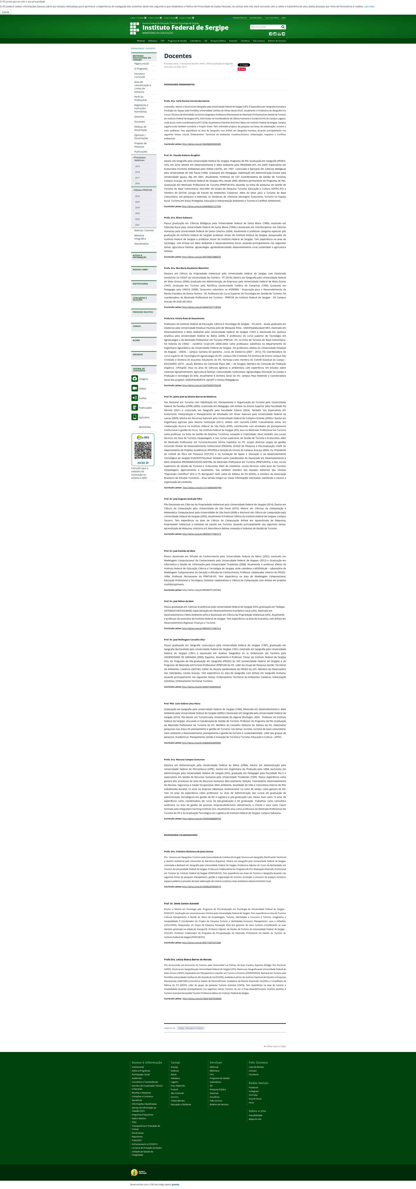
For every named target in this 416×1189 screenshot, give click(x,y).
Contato (253, 1070)
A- (231, 18)
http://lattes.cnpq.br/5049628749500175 (201, 886)
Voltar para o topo (276, 1046)
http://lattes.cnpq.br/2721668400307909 (202, 487)
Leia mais (369, 6)
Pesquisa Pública (218, 40)
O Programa (140, 68)
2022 (137, 219)
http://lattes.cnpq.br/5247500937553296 (201, 385)
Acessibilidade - (256, 18)
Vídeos (142, 388)
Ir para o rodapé (187, 18)
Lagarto (174, 1082)
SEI (205, 40)
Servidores (137, 1100)
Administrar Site (240, 18)
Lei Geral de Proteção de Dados (147, 1148)
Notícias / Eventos (144, 230)
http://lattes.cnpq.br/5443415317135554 (201, 307)
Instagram (254, 1091)
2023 (137, 213)
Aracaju (174, 1067)
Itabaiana (175, 1078)
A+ (225, 18)
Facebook (253, 1087)
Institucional (138, 1067)
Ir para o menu (154, 18)
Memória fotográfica (140, 237)
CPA (162, 40)
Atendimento (141, 243)
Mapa (284, 18)
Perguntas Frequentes (142, 1114)
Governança (137, 1133)
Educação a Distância (181, 1104)
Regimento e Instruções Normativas (141, 108)
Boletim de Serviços (277, 40)
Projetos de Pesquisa (140, 145)
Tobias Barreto (178, 1100)
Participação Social (141, 1074)
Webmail (141, 40)
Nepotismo (137, 1136)
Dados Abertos (139, 1118)
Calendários (195, 40)
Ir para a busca (170, 18)
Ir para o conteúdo (138, 18)
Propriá (174, 1089)
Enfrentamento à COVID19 (144, 1144)
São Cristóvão (177, 1093)
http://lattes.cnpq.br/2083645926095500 (201, 742)
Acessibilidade (255, 1115)
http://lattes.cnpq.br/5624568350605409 (201, 144)
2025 (137, 201)
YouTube (253, 1095)
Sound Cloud (255, 1098)
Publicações (140, 151)
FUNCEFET (137, 1140)
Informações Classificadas (144, 1104)
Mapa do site (255, 1119)
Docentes (139, 116)
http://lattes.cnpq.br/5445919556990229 (201, 686)
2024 (137, 207)
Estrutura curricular (139, 75)
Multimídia (144, 427)
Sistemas (233, 40)
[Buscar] (283, 27)
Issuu (251, 1102)
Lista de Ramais (256, 1067)
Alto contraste (272, 18)
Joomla (175, 1184)
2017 (137, 177)
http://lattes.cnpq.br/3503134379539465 (202, 998)
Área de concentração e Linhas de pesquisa (142, 86)
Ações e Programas (141, 1070)
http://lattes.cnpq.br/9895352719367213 (201, 533)
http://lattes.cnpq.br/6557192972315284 (201, 942)
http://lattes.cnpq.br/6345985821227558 (201, 206)
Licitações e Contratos (142, 1096)
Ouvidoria (245, 40)
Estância (175, 1070)
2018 (137, 172)
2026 (137, 196)
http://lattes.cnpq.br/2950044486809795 (201, 818)
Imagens (143, 378)
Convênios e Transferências (145, 1082)
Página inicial (137, 48)
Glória (173, 1074)
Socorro (174, 1097)
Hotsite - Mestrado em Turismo (190, 1028)
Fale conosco (259, 40)
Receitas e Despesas (141, 1092)
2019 (137, 166)
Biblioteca (152, 40)
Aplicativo (144, 417)
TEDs (134, 1122)
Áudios (142, 398)
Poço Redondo (178, 1085)
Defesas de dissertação (140, 128)
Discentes (139, 121)
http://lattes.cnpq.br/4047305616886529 (201, 256)
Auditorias (137, 1078)
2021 (137, 224)
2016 (137, 183)
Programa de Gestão (177, 40)
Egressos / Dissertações (141, 136)
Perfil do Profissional (140, 98)
